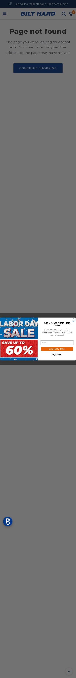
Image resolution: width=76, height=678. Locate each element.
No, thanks (57, 355)
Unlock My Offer (57, 349)
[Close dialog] (73, 320)
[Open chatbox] (7, 521)
